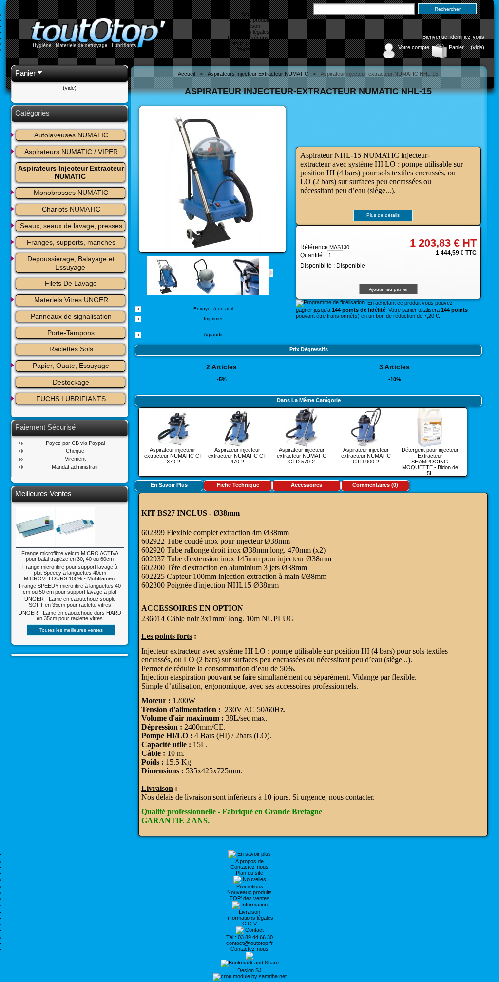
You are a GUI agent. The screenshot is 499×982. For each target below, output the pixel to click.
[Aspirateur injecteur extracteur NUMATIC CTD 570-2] (301, 444)
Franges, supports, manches (71, 242)
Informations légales (249, 918)
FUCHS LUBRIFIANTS (71, 399)
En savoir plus (169, 485)
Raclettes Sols (71, 349)
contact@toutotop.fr (249, 943)
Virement (75, 459)
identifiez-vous (467, 36)
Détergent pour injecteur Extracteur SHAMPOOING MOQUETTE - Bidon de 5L (430, 461)
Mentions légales (249, 32)
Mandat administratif (75, 467)
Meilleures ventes (43, 493)
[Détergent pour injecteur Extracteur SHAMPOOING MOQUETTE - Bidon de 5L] (429, 444)
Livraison (249, 26)
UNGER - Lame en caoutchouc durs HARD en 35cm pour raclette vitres (70, 615)
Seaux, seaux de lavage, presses (71, 226)
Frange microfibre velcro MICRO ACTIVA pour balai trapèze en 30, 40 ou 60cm (69, 556)
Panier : (458, 47)
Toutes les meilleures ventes (71, 630)
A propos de (249, 861)
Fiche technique (238, 485)
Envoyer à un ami (213, 308)
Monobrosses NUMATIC (71, 192)
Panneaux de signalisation (71, 316)
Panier (25, 73)
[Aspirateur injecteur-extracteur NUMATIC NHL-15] (166, 292)
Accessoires (306, 485)
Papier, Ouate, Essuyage (71, 365)
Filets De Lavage (71, 283)
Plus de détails (383, 215)
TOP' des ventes (249, 898)
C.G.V (249, 923)
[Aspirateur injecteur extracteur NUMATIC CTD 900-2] (365, 444)
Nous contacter (249, 43)
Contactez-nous (249, 867)
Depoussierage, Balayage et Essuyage (71, 263)
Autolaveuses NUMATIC (71, 135)
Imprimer (213, 318)
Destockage (249, 49)
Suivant (271, 273)
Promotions (249, 886)
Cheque (75, 451)
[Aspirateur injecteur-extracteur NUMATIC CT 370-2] (173, 444)
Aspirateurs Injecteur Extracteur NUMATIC (72, 172)
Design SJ (249, 970)
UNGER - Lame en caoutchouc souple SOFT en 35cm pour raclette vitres (69, 602)
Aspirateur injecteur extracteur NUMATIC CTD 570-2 (301, 455)
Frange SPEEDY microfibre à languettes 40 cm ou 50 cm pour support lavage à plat (70, 589)
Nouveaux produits (249, 20)
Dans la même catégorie (309, 400)
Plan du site (249, 873)
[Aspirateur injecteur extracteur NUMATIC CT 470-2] (237, 444)
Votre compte (413, 47)
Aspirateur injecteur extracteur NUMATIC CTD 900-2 (366, 455)
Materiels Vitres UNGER (71, 300)
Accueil (249, 14)
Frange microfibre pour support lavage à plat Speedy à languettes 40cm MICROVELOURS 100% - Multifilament (69, 572)
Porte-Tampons (71, 333)
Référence (314, 247)
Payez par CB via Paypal (75, 443)
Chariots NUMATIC (71, 209)
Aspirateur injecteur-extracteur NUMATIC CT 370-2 (173, 455)
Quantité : (313, 255)
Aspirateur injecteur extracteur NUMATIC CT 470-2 (237, 455)
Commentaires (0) (375, 485)
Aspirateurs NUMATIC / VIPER (71, 151)
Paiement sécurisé (249, 37)
